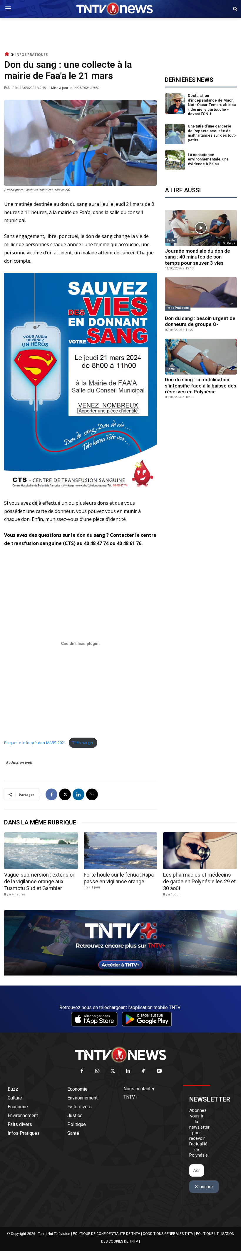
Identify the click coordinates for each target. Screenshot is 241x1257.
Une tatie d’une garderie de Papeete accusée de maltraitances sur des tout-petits (212, 133)
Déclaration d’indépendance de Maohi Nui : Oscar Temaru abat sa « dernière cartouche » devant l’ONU (212, 104)
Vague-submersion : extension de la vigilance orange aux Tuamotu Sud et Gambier (40, 882)
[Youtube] (159, 1071)
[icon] (7, 54)
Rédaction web (19, 762)
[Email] (92, 794)
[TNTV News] (120, 1055)
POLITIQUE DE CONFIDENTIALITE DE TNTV (106, 1234)
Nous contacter (139, 1089)
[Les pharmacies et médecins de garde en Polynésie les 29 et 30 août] (200, 850)
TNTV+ (130, 1097)
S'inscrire (204, 1186)
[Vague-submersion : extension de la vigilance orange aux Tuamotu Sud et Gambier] (41, 850)
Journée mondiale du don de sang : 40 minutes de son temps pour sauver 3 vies (197, 257)
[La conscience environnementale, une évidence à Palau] (175, 160)
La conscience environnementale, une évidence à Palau (208, 159)
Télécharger (82, 742)
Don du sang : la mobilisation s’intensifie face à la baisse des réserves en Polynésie (200, 386)
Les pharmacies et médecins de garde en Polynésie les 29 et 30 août (199, 882)
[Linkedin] (78, 794)
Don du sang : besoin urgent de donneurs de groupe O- (200, 321)
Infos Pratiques (31, 54)
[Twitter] (113, 1071)
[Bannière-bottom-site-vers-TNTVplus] (120, 974)
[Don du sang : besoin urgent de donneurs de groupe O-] (201, 295)
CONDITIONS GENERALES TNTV (168, 1234)
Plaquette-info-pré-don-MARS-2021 (35, 742)
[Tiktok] (144, 1071)
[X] (65, 794)
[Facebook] (51, 794)
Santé (171, 240)
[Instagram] (97, 1071)
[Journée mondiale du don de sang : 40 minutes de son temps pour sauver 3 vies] (201, 228)
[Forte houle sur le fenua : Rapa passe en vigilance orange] (121, 850)
